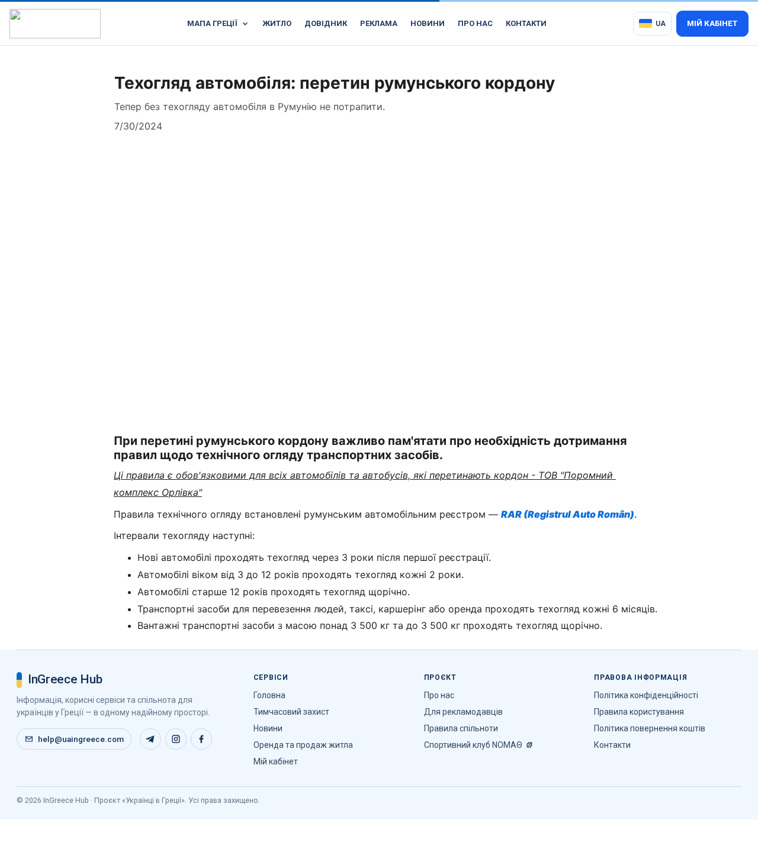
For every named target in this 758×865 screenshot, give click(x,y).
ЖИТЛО (276, 23)
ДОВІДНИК (325, 23)
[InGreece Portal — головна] (55, 23)
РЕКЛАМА (378, 23)
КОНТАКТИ (526, 23)
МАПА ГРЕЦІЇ (212, 23)
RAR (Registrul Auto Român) (567, 514)
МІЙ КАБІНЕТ (712, 23)
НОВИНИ (427, 23)
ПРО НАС (475, 23)
